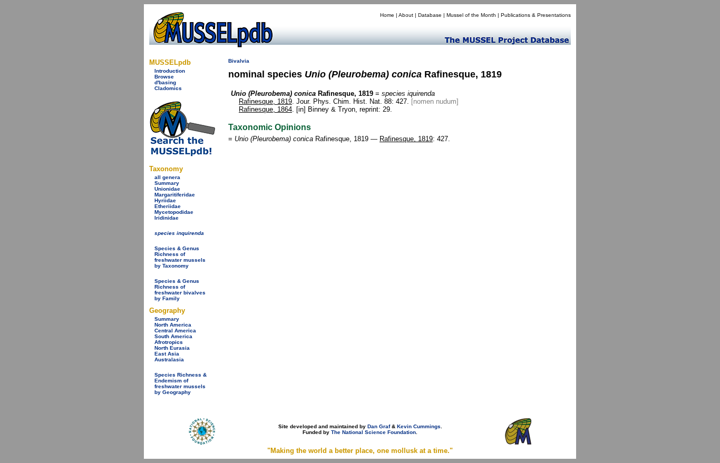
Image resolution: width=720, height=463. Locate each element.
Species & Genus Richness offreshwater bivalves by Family (180, 289)
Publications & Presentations (536, 15)
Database (430, 15)
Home (387, 15)
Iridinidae (166, 218)
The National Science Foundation (373, 432)
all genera (167, 177)
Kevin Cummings (419, 426)
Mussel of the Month (471, 15)
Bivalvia (238, 61)
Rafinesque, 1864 (265, 109)
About (405, 15)
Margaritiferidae (174, 195)
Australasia (169, 359)
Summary (166, 183)
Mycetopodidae (173, 212)
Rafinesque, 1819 (265, 101)
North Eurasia (172, 348)
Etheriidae (167, 206)
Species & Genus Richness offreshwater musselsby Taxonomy (180, 257)
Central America (175, 330)
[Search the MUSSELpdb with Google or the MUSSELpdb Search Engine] (182, 154)
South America (173, 336)
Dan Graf (378, 426)
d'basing (165, 82)
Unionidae (167, 189)
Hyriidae (165, 200)
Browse (164, 77)
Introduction (169, 71)
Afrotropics (168, 342)
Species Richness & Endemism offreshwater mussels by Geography (180, 383)
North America (172, 325)
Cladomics (168, 88)
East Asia (166, 354)
